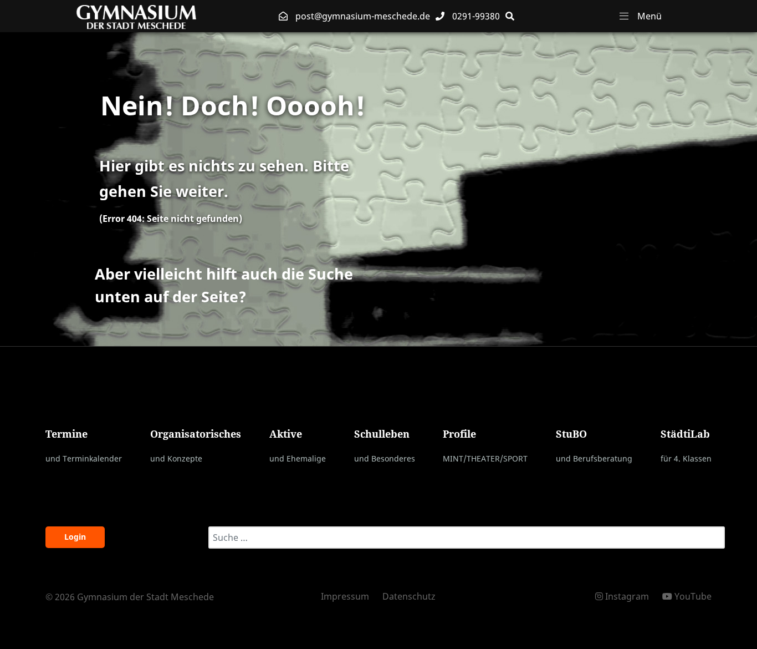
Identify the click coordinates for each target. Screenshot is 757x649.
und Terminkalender (83, 458)
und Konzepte (176, 458)
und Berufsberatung (594, 458)
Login (75, 536)
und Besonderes (384, 458)
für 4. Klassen (686, 458)
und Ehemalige (297, 458)
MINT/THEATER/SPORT (485, 458)
